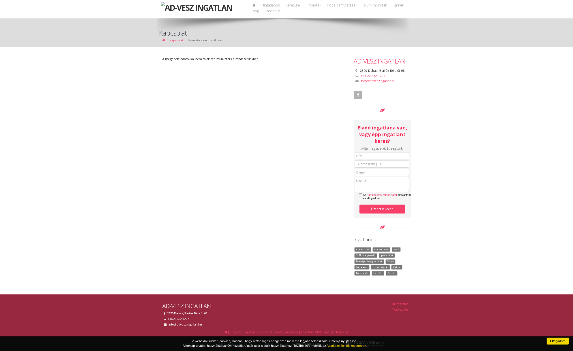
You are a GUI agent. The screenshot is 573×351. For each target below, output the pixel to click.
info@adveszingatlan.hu (378, 81)
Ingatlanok (271, 5)
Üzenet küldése (382, 209)
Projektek (313, 5)
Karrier (398, 5)
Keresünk (292, 5)
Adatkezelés (399, 309)
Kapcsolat (272, 10)
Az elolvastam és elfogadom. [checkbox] (387, 196)
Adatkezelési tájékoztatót (382, 195)
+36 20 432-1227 (373, 76)
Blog (255, 10)
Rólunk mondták (374, 5)
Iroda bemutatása (341, 5)
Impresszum (400, 304)
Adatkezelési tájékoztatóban (346, 345)
